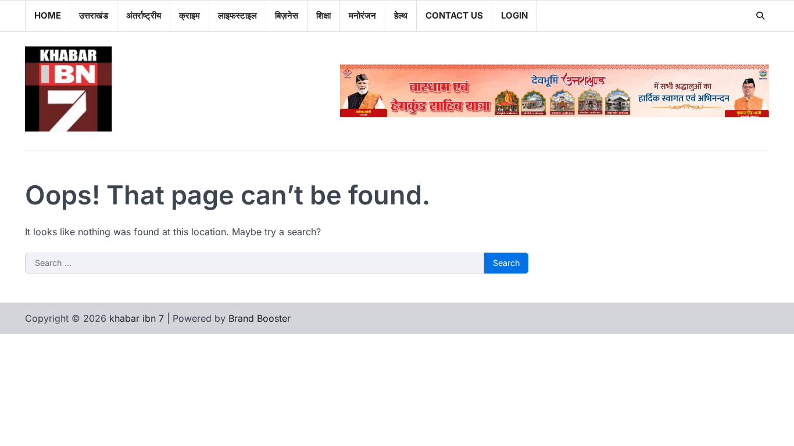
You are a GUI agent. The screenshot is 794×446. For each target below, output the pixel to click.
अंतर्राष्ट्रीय (143, 15)
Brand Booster (259, 318)
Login (514, 15)
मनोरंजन (362, 15)
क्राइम (189, 15)
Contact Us (454, 15)
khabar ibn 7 (136, 318)
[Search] (760, 15)
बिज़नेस (286, 15)
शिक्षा (323, 15)
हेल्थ (400, 15)
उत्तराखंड (93, 15)
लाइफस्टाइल (237, 15)
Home (47, 15)
